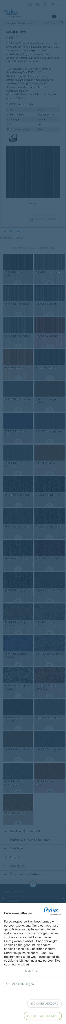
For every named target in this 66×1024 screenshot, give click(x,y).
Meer (29, 970)
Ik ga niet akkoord (44, 1003)
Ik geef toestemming (42, 1016)
